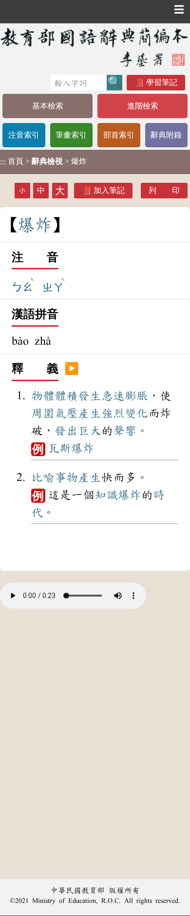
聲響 (124, 431)
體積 (66, 396)
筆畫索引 (71, 135)
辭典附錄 (166, 135)
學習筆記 (161, 82)
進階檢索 (142, 106)
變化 (136, 413)
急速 (113, 396)
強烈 (113, 413)
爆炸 (83, 448)
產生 (89, 413)
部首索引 (118, 135)
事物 (66, 477)
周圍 (43, 413)
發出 (66, 431)
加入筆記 (109, 190)
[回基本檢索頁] (95, 46)
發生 (89, 396)
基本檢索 (47, 106)
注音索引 (23, 135)
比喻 (43, 477)
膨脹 (136, 396)
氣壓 (66, 413)
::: (3, 162)
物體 (43, 396)
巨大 (89, 431)
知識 (106, 495)
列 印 (164, 190)
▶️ (71, 369)
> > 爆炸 (43, 161)
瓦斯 (59, 448)
